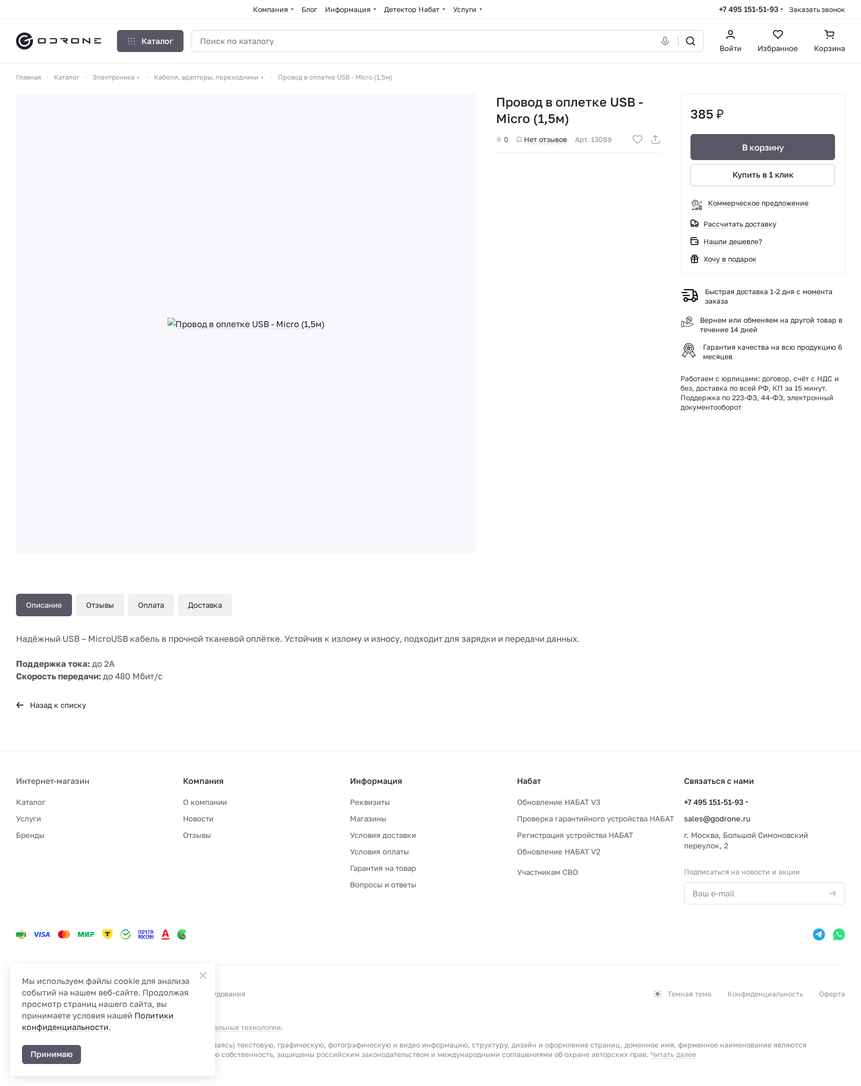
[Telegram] (819, 934)
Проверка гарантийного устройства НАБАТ (595, 818)
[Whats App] (839, 934)
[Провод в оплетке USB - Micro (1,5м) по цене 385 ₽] (246, 324)
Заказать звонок (817, 9)
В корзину (763, 147)
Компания (203, 781)
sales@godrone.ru (717, 818)
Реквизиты (370, 801)
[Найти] (690, 41)
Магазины (368, 818)
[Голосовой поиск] (667, 41)
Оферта (832, 993)
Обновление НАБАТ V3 (558, 801)
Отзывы (100, 604)
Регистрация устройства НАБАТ (575, 834)
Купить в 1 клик (763, 175)
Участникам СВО (547, 871)
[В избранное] (637, 140)
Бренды (30, 834)
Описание (44, 604)
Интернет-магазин (53, 781)
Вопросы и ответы (383, 884)
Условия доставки (383, 834)
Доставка (205, 604)
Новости (198, 818)
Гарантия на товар (383, 867)
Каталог (31, 801)
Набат (529, 781)
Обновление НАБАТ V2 (558, 851)
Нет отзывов (545, 139)
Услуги (28, 818)
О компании (205, 801)
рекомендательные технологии (226, 1027)
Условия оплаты (379, 851)
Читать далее (673, 1054)
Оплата (151, 604)
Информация (376, 781)
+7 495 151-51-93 (748, 9)
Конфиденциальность (765, 993)
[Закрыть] (203, 975)
